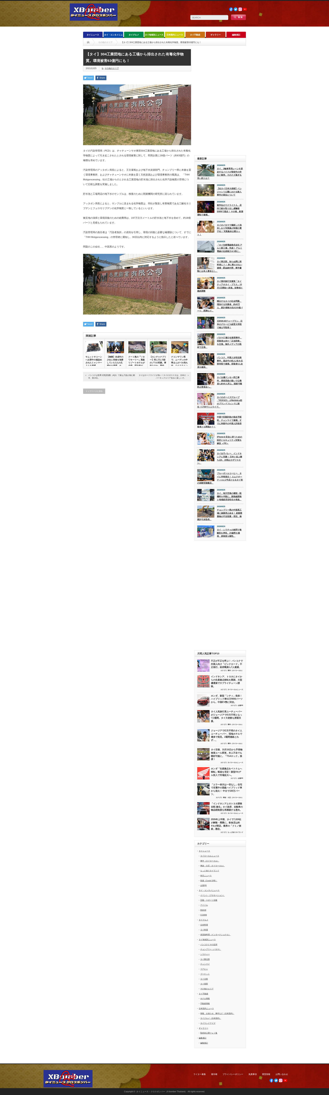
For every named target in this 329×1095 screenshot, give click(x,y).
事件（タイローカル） (235, 670)
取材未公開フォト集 (208, 1033)
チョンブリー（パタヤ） (210, 949)
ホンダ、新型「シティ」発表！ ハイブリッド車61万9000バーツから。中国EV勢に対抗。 (227, 698)
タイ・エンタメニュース (113, 36)
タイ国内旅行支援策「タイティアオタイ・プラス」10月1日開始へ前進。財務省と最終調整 (220, 286)
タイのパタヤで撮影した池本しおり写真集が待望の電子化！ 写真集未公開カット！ (219, 230)
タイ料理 (204, 930)
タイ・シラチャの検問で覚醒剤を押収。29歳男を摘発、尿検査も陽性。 (229, 533)
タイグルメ (134, 35)
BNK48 (203, 910)
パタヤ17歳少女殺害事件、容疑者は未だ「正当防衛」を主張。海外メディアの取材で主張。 (219, 342)
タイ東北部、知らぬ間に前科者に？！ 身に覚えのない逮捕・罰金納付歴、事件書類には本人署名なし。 (219, 266)
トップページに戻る (94, 391)
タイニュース (93, 35)
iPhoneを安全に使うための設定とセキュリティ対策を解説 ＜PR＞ (229, 440)
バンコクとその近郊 (208, 944)
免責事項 (252, 1074)
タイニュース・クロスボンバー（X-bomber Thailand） (161, 1091)
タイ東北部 (205, 959)
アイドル (204, 905)
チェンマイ (205, 964)
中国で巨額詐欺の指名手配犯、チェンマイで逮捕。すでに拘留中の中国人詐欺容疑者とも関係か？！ (219, 422)
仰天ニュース (206, 876)
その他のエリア (112, 68)
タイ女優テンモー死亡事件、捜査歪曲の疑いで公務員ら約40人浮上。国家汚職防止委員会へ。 (219, 382)
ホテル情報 (205, 998)
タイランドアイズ (207, 1023)
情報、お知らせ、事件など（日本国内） (217, 1013)
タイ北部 (204, 979)
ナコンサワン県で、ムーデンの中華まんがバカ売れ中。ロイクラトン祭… (179, 363)
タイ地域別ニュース (154, 35)
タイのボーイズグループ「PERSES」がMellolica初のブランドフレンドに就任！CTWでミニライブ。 (219, 402)
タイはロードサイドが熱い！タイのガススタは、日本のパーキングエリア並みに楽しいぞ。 (162, 376)
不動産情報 (205, 1003)
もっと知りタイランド (235, 832)
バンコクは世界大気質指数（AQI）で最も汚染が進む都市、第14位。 (111, 376)
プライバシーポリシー (233, 1074)
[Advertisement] (220, 100)
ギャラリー (215, 35)
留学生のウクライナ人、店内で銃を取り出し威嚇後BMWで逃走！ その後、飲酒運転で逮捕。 (220, 210)
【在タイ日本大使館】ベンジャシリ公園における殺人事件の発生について (229, 191)
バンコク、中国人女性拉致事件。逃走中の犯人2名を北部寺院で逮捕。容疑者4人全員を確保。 (220, 362)
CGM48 (203, 915)
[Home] (88, 42)
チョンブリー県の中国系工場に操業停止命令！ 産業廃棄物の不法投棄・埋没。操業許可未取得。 (219, 515)
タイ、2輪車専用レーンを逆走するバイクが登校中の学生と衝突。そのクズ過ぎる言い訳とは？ (220, 173)
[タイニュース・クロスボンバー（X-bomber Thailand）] (94, 19)
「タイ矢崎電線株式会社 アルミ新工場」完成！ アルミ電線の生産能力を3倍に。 (229, 248)
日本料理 (204, 925)
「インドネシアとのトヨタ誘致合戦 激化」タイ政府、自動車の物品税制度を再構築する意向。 (227, 806)
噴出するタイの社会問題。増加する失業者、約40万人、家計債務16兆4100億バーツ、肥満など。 (220, 306)
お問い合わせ (282, 1074)
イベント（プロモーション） (212, 895)
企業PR (240, 705)
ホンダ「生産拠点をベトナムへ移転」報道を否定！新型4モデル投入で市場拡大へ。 (226, 771)
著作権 (214, 1074)
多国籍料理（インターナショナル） (215, 935)
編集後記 (236, 35)
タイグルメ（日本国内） (210, 1018)
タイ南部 (204, 984)
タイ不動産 (195, 35)
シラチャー (205, 954)
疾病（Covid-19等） (208, 881)
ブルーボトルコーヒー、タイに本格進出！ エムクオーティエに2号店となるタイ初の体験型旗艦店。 (220, 478)
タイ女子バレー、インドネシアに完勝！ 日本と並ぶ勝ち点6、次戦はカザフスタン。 (219, 458)
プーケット (205, 974)
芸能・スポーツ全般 (208, 900)
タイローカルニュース (235, 689)
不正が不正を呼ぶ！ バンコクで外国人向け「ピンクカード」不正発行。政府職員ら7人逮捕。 (227, 664)
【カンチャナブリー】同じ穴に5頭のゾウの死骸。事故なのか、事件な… (158, 363)
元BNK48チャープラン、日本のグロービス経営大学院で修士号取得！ (229, 324)
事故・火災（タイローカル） (233, 797)
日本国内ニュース (175, 35)
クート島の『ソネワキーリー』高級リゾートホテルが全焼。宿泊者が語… (136, 363)
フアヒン (204, 969)
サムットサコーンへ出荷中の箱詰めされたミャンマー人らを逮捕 (94, 361)
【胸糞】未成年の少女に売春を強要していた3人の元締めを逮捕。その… (115, 363)
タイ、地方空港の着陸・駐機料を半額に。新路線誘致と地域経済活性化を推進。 (229, 496)
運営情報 (266, 1074)
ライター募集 (199, 1074)
